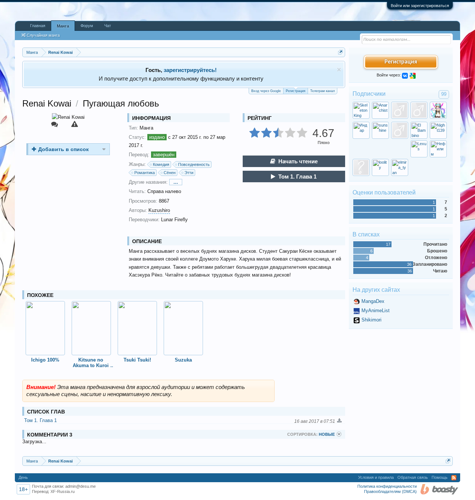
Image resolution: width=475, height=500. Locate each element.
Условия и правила (376, 477)
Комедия (161, 164)
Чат (107, 25)
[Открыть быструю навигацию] (340, 52)
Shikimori (371, 320)
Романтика (144, 172)
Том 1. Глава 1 (297, 176)
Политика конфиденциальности (387, 486)
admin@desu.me (80, 486)
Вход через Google (266, 91)
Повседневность (194, 164)
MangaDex (372, 301)
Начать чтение (298, 161)
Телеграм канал (322, 91)
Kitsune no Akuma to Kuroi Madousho (91, 363)
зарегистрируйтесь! (190, 70)
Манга (63, 26)
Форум (87, 25)
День (23, 477)
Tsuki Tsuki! (137, 360)
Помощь (440, 477)
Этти (188, 172)
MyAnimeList (375, 310)
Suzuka (183, 360)
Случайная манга (43, 35)
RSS (453, 477)
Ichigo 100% (45, 360)
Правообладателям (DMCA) (390, 491)
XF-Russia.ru (62, 491)
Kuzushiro (159, 210)
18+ (23, 489)
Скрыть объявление (339, 69)
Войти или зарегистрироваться (420, 5)
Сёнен (170, 172)
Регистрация (295, 91)
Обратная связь (412, 477)
